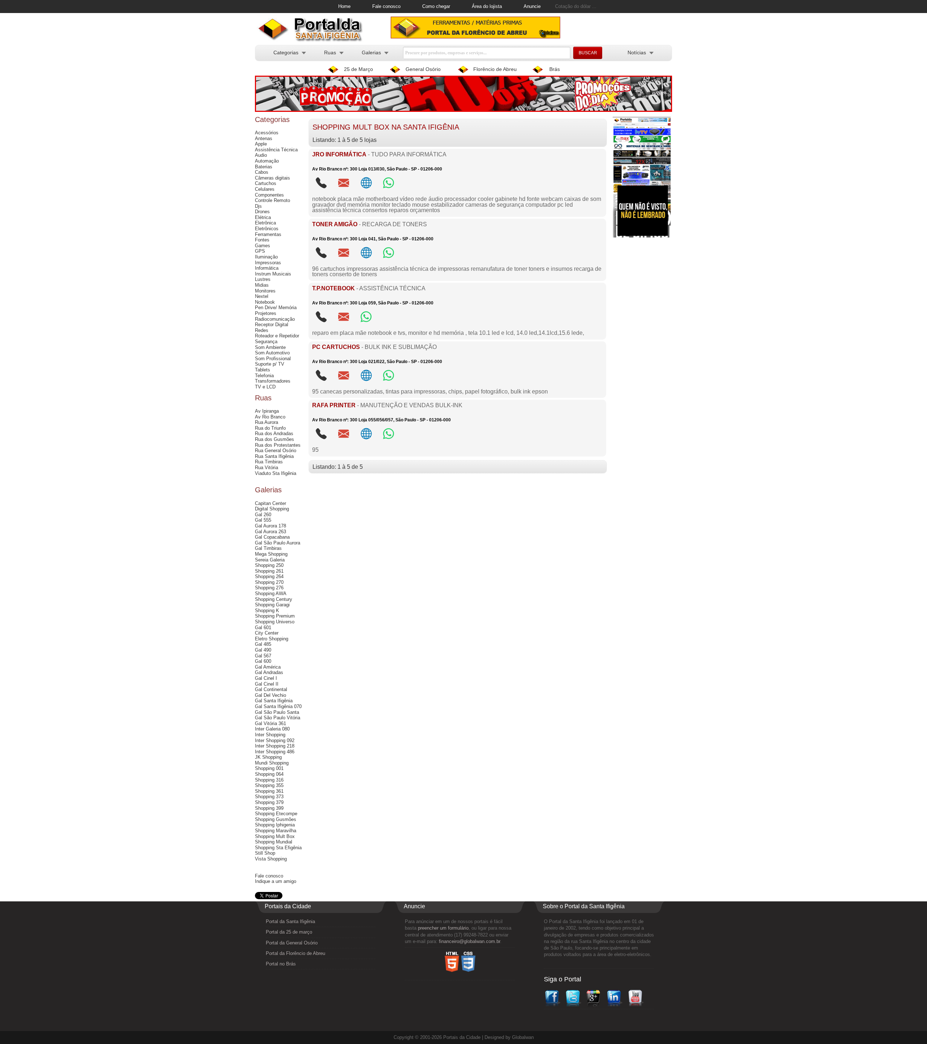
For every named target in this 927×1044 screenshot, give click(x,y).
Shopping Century (273, 599)
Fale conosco (386, 6)
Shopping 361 (269, 791)
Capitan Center (270, 503)
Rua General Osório (275, 450)
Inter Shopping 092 (274, 740)
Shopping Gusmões (275, 819)
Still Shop (265, 853)
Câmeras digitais (272, 178)
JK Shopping (268, 757)
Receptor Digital (271, 324)
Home (344, 6)
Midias (262, 285)
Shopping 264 (269, 576)
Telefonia (264, 375)
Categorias (285, 52)
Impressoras (268, 262)
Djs (258, 206)
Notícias (637, 52)
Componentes (269, 195)
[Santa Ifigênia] (313, 40)
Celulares (264, 189)
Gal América (268, 667)
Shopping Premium (275, 616)
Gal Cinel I (266, 678)
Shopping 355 (269, 785)
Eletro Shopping (271, 638)
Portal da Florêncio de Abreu (295, 953)
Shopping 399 (269, 808)
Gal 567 (263, 655)
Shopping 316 (269, 780)
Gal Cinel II (266, 684)
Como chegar (436, 6)
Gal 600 (263, 661)
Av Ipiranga (267, 411)
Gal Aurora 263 (270, 531)
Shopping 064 (269, 774)
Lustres (262, 279)
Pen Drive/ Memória (276, 307)
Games (262, 245)
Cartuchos (265, 183)
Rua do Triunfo (270, 428)
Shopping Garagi (272, 604)
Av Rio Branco (270, 417)
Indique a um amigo (275, 881)
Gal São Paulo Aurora (277, 543)
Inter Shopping (270, 734)
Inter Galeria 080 (272, 729)
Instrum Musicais (273, 274)
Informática (266, 268)
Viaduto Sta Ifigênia (275, 473)
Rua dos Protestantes (278, 445)
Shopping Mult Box (275, 836)
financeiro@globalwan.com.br (469, 941)
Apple (261, 144)
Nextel (261, 296)
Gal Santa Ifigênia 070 (278, 706)
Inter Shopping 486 (274, 751)
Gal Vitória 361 (270, 723)
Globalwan (523, 1037)
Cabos (261, 172)
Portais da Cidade (462, 1037)
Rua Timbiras (269, 461)
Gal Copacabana (272, 537)
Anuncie (532, 6)
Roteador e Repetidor (277, 335)
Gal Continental (271, 689)
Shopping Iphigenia (275, 825)
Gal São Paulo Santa (277, 712)
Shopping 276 (269, 587)
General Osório (423, 69)
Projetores (265, 313)
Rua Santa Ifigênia (274, 456)
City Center (266, 633)
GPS (260, 251)
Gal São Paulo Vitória (277, 717)
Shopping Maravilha (275, 830)
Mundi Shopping (272, 763)
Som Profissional (273, 358)
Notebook (265, 302)
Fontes (262, 240)
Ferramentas (268, 234)
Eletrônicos (266, 228)
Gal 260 (263, 514)
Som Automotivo (272, 352)
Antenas (263, 138)
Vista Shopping (271, 859)
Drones (262, 211)
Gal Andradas (269, 672)
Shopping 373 (269, 796)
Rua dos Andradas (274, 433)
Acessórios (266, 132)
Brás (554, 69)
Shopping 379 (269, 802)
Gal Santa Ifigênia (274, 700)
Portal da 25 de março (289, 932)
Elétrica (263, 217)
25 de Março (358, 69)
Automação (267, 161)
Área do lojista (487, 6)
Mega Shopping (271, 554)
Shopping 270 (269, 582)
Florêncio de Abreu (495, 69)
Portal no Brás (281, 964)
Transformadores (272, 381)
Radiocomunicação (275, 319)
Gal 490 (263, 650)
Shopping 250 (269, 565)
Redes (261, 330)
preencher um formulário (443, 928)
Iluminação (266, 257)
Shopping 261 (269, 571)
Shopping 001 (269, 768)
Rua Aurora (266, 422)
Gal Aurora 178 (270, 526)
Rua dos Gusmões (274, 439)
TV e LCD (265, 387)
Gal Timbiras (268, 548)
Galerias (371, 52)
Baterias (263, 166)
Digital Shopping (272, 509)
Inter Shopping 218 (274, 746)
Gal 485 (263, 644)
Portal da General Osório (292, 943)
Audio (261, 155)
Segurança (266, 341)
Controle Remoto (272, 200)
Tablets (262, 369)
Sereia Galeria (270, 560)
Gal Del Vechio (270, 695)
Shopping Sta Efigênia (278, 847)
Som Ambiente (270, 347)
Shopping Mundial (273, 842)
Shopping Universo (274, 621)
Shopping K (267, 610)
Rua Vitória (266, 467)
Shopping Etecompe (276, 813)
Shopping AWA (270, 593)
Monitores (265, 291)
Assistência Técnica (276, 149)
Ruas (330, 52)
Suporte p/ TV (269, 364)
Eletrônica (265, 223)
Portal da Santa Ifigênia (290, 921)
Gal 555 (263, 520)
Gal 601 (263, 627)
